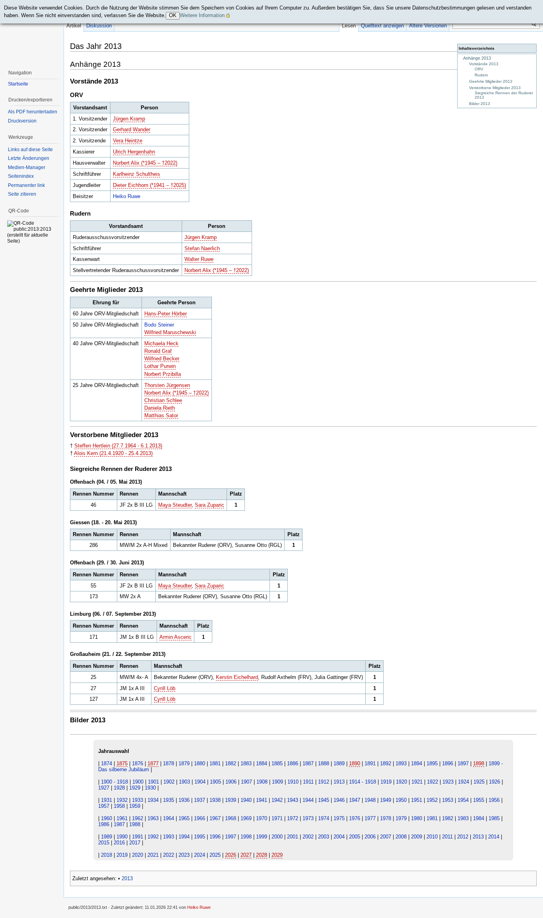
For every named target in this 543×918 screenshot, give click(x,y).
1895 (432, 763)
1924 (463, 782)
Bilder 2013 (479, 103)
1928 (119, 788)
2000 (277, 837)
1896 (447, 763)
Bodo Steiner (159, 325)
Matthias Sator (161, 415)
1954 (463, 800)
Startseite (18, 84)
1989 (106, 837)
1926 (494, 782)
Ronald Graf (158, 351)
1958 (119, 806)
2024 (199, 855)
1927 (103, 788)
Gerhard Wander (131, 129)
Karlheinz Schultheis (136, 174)
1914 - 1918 (362, 782)
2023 (184, 855)
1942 (277, 800)
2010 (432, 837)
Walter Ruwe (198, 259)
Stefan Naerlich (202, 248)
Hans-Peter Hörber (165, 314)
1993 (168, 837)
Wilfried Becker (161, 359)
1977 (370, 818)
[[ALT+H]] (32, 32)
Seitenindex (21, 176)
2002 (308, 837)
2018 (106, 855)
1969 (246, 818)
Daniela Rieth (159, 408)
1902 (169, 782)
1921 (417, 782)
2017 (134, 843)
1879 (184, 763)
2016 (119, 843)
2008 (401, 837)
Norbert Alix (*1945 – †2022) (145, 163)
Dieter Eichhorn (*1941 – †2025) (149, 185)
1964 (168, 818)
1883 (246, 763)
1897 (463, 763)
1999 (261, 837)
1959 (134, 806)
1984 (478, 818)
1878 (168, 763)
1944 (308, 800)
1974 (323, 818)
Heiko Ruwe (126, 196)
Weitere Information (202, 15)
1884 (261, 763)
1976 (354, 818)
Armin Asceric (175, 637)
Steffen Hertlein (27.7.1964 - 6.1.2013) (118, 446)
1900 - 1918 (114, 782)
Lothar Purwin (160, 366)
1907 (246, 782)
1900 (138, 782)
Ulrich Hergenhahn (134, 152)
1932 (122, 800)
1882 (230, 763)
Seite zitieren (22, 194)
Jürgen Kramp (129, 119)
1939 (230, 800)
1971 (277, 818)
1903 (184, 782)
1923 (448, 782)
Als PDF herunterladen (32, 112)
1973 (308, 818)
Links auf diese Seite (30, 149)
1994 (184, 837)
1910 (293, 782)
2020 (137, 855)
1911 (308, 782)
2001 (292, 837)
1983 (463, 818)
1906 (231, 782)
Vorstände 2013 (483, 64)
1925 (479, 782)
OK (172, 15)
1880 (199, 763)
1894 (416, 763)
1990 (122, 837)
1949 (385, 800)
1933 (137, 800)
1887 (308, 763)
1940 (246, 800)
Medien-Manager (26, 167)
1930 (150, 788)
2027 (246, 855)
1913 (339, 782)
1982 (447, 818)
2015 (103, 843)
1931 (106, 800)
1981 (432, 818)
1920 (401, 782)
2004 (339, 837)
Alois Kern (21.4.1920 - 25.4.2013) (113, 453)
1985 (494, 818)
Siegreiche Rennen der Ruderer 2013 (504, 95)
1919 (386, 782)
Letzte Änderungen (28, 158)
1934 (153, 800)
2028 (261, 855)
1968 (230, 818)
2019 (122, 855)
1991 (137, 837)
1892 (385, 763)
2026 (230, 855)
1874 (106, 763)
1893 (401, 763)
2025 (215, 855)
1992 (153, 837)
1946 (339, 800)
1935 (168, 800)
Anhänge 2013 (477, 58)
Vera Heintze (127, 141)
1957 (103, 806)
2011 (447, 837)
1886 (292, 763)
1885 (277, 763)
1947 (354, 800)
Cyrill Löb (164, 688)
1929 (134, 788)
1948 (370, 800)
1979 (401, 818)
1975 (339, 818)
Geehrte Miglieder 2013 (490, 81)
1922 (432, 782)
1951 (416, 800)
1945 (323, 800)
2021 (153, 855)
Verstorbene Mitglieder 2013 (495, 88)
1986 (103, 824)
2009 (416, 837)
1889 (339, 763)
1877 (153, 763)
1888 (323, 763)
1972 (292, 818)
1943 (292, 800)
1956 (494, 800)
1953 (447, 800)
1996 (215, 837)
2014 (493, 837)
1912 (323, 782)
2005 (354, 837)
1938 (215, 800)
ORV (479, 69)
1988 (134, 824)
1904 (200, 782)
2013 (478, 837)
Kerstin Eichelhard (237, 677)
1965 (184, 818)
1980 (416, 818)
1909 (277, 782)
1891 (370, 763)
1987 (119, 824)
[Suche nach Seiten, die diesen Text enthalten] (533, 24)
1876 (137, 763)
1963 (153, 818)
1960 (106, 818)
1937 (199, 800)
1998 (246, 837)
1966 (199, 818)
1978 (385, 818)
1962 (137, 818)
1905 (215, 782)
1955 (478, 800)
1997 (230, 837)
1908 (262, 782)
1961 (122, 818)
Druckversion (22, 121)
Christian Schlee (163, 400)
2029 (277, 855)
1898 (478, 763)
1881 (215, 763)
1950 (401, 800)
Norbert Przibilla (162, 374)
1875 (122, 763)
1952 (432, 800)
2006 (370, 837)
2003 (323, 837)
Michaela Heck (161, 343)
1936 (184, 800)
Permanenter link (26, 185)
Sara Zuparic (209, 505)
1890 (354, 763)
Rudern (481, 75)
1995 (199, 837)
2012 (462, 837)
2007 (385, 837)
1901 (153, 782)
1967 (215, 818)
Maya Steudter (175, 505)
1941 (261, 800)
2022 (168, 855)
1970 (261, 818)
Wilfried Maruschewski (170, 332)
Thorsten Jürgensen (167, 385)
